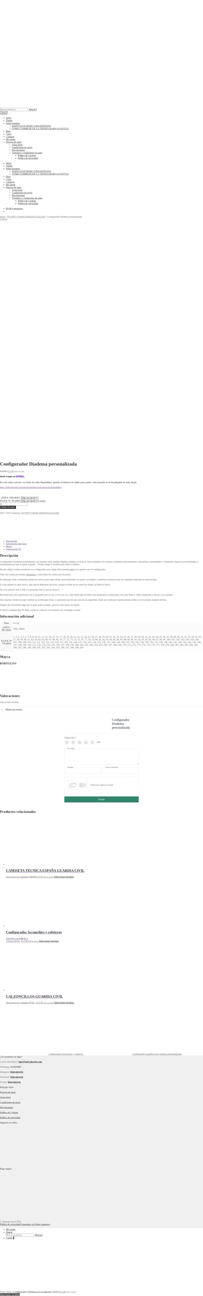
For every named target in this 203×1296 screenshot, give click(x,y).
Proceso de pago (13, 142)
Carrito (10, 1238)
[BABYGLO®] (11, 536)
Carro (8, 134)
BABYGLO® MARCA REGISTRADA (31, 126)
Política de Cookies (27, 155)
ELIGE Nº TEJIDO (10, 501)
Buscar (32, 109)
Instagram (31, 574)
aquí (72, 569)
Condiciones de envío (22, 147)
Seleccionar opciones (64, 877)
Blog (8, 131)
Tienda (9, 120)
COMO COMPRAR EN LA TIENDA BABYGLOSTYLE (40, 128)
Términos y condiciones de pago (27, 153)
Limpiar (42, 501)
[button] (101, 785)
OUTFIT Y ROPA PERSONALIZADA (26, 216)
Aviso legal (17, 144)
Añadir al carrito (8, 507)
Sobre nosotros (13, 123)
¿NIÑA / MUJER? (10, 497)
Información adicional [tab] (16, 543)
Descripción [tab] (11, 541)
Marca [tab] (9, 546)
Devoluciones (18, 150)
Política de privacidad (28, 158)
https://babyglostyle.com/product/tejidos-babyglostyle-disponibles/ (31, 487)
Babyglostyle (16, 1077)
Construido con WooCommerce (35, 1224)
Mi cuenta (10, 139)
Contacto (10, 136)
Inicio (8, 118)
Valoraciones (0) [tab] (13, 549)
